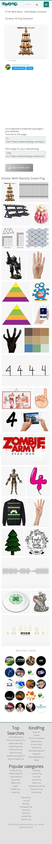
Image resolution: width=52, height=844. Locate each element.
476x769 (6, 200)
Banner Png (26, 819)
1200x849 (7, 408)
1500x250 (7, 587)
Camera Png (36, 773)
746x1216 (31, 495)
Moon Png (36, 783)
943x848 (6, 247)
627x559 (23, 200)
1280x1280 (37, 612)
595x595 (37, 408)
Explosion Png (36, 789)
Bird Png (26, 804)
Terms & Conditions (36, 738)
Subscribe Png (15, 770)
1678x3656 (32, 278)
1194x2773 (33, 525)
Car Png (26, 800)
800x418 (6, 463)
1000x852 (30, 247)
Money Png (26, 797)
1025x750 (7, 224)
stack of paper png (15, 759)
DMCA (29, 68)
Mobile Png (15, 789)
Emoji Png (26, 810)
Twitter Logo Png (15, 773)
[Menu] (46, 4)
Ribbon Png (15, 783)
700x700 (36, 300)
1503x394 (7, 644)
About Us (36, 732)
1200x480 (7, 384)
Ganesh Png (26, 816)
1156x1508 (39, 324)
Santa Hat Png (15, 776)
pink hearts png (15, 749)
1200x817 (25, 431)
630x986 (6, 495)
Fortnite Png (36, 792)
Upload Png (36, 747)
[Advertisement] (26, 99)
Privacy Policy (36, 744)
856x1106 (7, 278)
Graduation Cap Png (36, 786)
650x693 (29, 554)
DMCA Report (36, 741)
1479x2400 (7, 554)
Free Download (20, 167)
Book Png (26, 813)
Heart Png (16, 792)
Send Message (19, 68)
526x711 (6, 352)
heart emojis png (15, 746)
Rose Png (15, 780)
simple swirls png (16, 743)
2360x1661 (7, 300)
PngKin (15, 786)
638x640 (28, 352)
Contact (36, 735)
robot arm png (16, 753)
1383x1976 (7, 431)
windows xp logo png (16, 756)
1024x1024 (7, 525)
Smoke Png (36, 780)
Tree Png (36, 776)
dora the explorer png (16, 740)
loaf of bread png (15, 737)
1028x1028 (7, 612)
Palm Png (36, 770)
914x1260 (38, 224)
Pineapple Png (26, 807)
